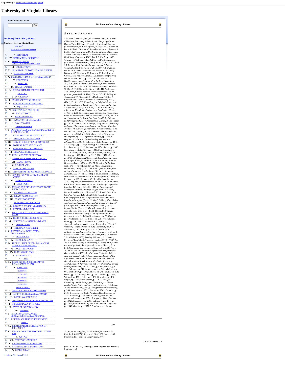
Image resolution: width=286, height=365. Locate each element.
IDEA (26, 259)
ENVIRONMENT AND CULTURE (26, 100)
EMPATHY (22, 84)
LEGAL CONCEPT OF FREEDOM (27, 155)
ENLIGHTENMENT (23, 87)
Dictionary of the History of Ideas (19, 38)
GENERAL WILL (22, 165)
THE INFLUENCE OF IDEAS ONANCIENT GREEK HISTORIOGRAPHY (30, 244)
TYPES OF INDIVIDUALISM (26, 307)
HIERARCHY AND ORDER (26, 228)
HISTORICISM (22, 237)
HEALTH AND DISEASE (23, 209)
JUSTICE (23, 337)
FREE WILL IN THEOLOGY (26, 152)
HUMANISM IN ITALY (24, 252)
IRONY (24, 323)
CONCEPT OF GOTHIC (25, 199)
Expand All (21, 355)
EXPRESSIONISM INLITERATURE (28, 135)
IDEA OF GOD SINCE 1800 (26, 196)
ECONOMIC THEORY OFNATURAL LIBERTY (31, 77)
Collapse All (10, 355)
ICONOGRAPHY (23, 255)
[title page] (19, 46)
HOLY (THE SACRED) (24, 249)
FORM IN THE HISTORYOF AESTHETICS (31, 142)
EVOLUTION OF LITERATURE (27, 120)
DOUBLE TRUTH (23, 67)
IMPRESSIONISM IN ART (25, 297)
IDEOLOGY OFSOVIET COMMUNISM (29, 291)
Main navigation (35, 2)
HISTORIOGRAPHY (24, 240)
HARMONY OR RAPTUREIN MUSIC (29, 206)
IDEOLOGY (22, 268)
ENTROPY (22, 94)
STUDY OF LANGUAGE (26, 340)
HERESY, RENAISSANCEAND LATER (29, 221)
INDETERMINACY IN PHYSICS (26, 304)
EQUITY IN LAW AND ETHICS (26, 110)
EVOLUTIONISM (22, 123)
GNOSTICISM (23, 184)
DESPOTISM (22, 55)
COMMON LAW (22, 350)
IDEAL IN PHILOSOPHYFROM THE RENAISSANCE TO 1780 (28, 263)
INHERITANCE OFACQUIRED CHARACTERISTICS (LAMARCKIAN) (28, 315)
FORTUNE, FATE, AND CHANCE (27, 145)
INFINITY (24, 311)
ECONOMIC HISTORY (23, 74)
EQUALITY (22, 107)
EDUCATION (22, 80)
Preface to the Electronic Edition (23, 50)
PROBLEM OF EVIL (24, 117)
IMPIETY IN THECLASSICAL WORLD (30, 294)
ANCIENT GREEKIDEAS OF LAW (27, 343)
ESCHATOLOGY (23, 113)
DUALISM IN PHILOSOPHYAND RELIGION (32, 70)
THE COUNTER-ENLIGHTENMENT (28, 90)
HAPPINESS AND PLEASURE (27, 203)
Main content (22, 2)
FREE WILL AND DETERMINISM (28, 149)
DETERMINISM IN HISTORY (26, 58)
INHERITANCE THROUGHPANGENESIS (29, 319)
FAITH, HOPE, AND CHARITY (27, 139)
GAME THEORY (24, 162)
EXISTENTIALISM (24, 127)
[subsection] (22, 271)
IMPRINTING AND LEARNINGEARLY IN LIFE (32, 301)
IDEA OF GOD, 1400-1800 (25, 193)
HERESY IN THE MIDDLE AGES (27, 218)
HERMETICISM (23, 225)
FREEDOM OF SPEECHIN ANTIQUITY (29, 159)
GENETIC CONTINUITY (23, 169)
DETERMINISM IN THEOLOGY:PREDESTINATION (26, 63)
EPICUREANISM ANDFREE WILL (28, 103)
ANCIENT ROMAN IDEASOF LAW (27, 347)
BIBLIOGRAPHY (23, 288)
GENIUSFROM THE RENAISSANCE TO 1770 (32, 172)
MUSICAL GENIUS (24, 181)
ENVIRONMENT (22, 97)
